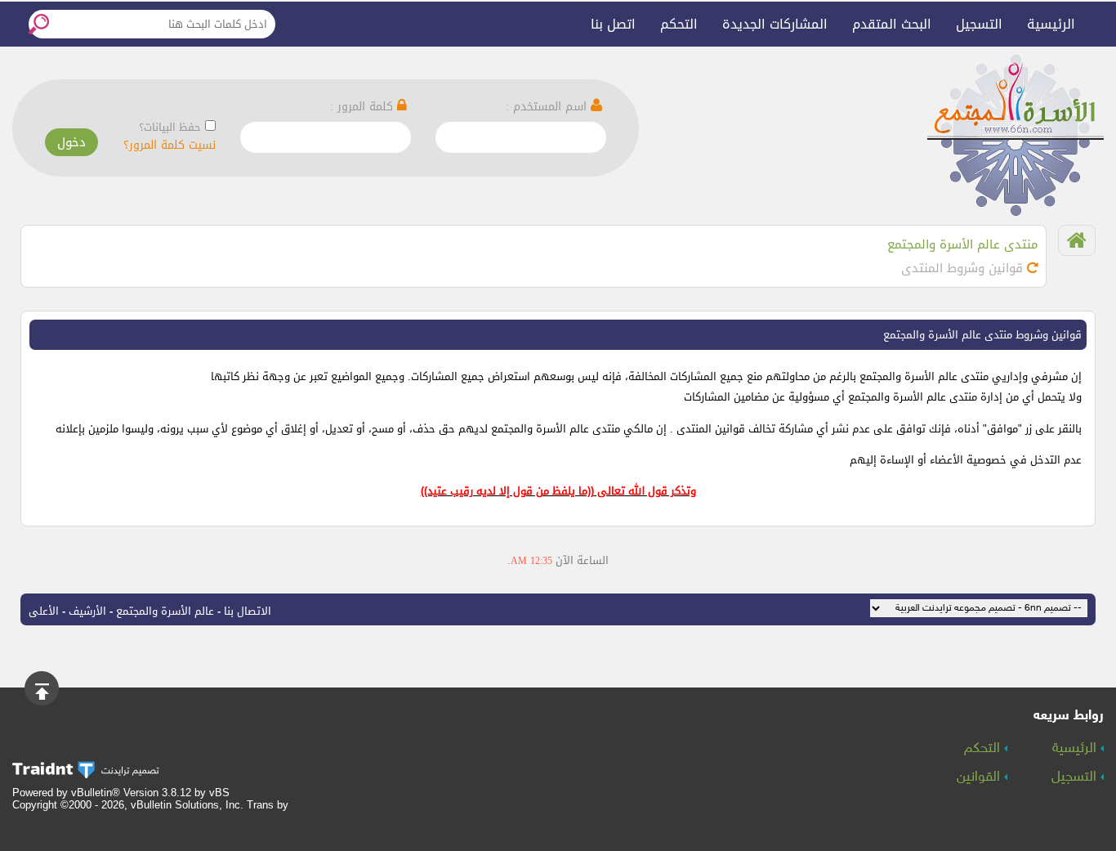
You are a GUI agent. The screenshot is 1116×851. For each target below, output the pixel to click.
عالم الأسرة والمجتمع (165, 611)
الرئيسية (1051, 24)
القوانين (980, 777)
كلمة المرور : (363, 107)
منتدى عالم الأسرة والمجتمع (962, 244)
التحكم (679, 24)
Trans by (267, 805)
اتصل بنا (613, 24)
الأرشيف (87, 611)
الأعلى (44, 611)
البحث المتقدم (891, 24)
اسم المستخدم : (548, 107)
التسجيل (979, 24)
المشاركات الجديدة (775, 24)
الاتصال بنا (247, 611)
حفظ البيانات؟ (170, 127)
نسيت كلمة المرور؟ (169, 145)
